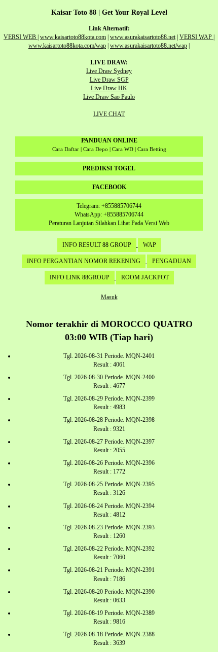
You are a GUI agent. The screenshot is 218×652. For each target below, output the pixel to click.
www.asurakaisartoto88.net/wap (148, 45)
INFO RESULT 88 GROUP (96, 244)
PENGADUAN (171, 261)
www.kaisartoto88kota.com (73, 37)
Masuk (109, 297)
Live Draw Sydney (109, 71)
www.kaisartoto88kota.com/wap (67, 45)
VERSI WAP (196, 37)
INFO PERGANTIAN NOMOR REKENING (83, 261)
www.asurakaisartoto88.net (142, 37)
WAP (149, 244)
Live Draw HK (109, 88)
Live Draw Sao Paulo (109, 96)
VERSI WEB (21, 37)
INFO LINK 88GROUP (80, 277)
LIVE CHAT (109, 114)
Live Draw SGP (109, 79)
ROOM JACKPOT (145, 277)
